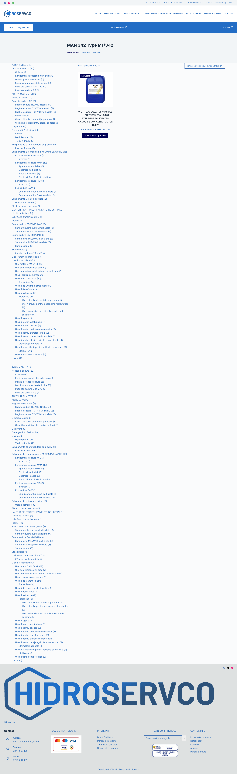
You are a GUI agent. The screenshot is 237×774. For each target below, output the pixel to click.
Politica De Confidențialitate (219, 3)
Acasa (98, 14)
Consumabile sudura (155, 14)
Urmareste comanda (213, 14)
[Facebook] (5, 3)
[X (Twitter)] (228, 668)
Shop (117, 14)
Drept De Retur (153, 3)
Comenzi (195, 744)
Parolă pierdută (198, 751)
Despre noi (108, 14)
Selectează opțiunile (95, 135)
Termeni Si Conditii (194, 3)
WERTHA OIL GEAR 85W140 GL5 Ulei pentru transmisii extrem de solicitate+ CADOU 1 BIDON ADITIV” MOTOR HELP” (95, 118)
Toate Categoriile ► (18, 27)
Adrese (194, 748)
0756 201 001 (20, 760)
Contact (229, 14)
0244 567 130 (20, 750)
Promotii (197, 14)
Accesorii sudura (132, 14)
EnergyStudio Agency (129, 769)
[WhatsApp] (13, 3)
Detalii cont (196, 740)
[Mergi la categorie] (184, 738)
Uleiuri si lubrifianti (179, 14)
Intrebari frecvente (173, 3)
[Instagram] (9, 3)
